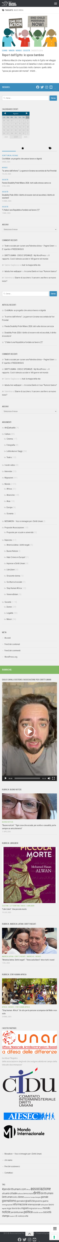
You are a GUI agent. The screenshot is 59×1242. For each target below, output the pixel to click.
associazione (40, 1188)
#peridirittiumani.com (14, 1189)
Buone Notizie (12, 551)
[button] (29, 731)
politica (28, 1212)
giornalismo (9, 1200)
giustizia (30, 1200)
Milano (40, 1208)
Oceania (10, 513)
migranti (25, 1208)
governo (38, 1201)
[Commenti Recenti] (36, 148)
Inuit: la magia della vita (31, 265)
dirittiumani (47, 1193)
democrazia (28, 1193)
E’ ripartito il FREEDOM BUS (13, 249)
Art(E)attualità (10, 427)
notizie (6, 1212)
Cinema (10, 439)
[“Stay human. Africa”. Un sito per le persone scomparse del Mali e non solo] (29, 991)
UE (16, 1216)
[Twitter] (42, 87)
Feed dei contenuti (12, 644)
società (47, 1212)
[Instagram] (46, 87)
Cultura (7, 434)
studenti (12, 1216)
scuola (35, 1212)
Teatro (9, 457)
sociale (41, 1212)
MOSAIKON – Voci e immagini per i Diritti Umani (24, 521)
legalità (4, 1208)
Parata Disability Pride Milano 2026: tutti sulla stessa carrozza (26, 183)
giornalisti (20, 1201)
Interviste (8, 471)
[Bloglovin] (55, 87)
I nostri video (10, 465)
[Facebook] (37, 87)
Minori (11, 50)
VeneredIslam (12, 594)
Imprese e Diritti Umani (16, 563)
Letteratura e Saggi (14, 451)
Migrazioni (9, 477)
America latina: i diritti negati (18, 545)
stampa (5, 1215)
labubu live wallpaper (13, 271)
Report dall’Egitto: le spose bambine (23, 55)
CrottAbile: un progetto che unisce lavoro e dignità (22, 158)
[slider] (27, 778)
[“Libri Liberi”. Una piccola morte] (29, 875)
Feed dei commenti (12, 650)
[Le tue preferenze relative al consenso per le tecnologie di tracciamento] (54, 1237)
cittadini (13, 1193)
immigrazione (7, 1205)
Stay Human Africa (14, 588)
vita (26, 1216)
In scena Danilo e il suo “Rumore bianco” (40, 271)
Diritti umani (7, 1197)
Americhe (11, 495)
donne (21, 1196)
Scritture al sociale (10, 155)
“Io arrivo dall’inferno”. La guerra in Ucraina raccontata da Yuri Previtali (29, 171)
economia (27, 1197)
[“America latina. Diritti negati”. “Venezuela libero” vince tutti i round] (29, 941)
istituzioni (44, 1205)
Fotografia (11, 445)
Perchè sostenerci (12, 1166)
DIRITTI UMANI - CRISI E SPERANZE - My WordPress (25, 255)
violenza (21, 1216)
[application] (29, 731)
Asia (8, 501)
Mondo (19, 50)
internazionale (34, 1204)
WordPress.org (11, 657)
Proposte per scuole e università (20, 532)
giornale (44, 1196)
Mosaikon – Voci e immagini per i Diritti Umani (23, 1154)
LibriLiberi (11, 569)
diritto (15, 1197)
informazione (20, 1204)
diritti (36, 1193)
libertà (14, 1208)
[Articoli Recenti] (9, 148)
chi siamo (8, 1160)
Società (26, 50)
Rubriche (8, 540)
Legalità (10, 613)
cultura (20, 1194)
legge (9, 1208)
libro (19, 1208)
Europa (9, 507)
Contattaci (9, 1173)
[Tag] (50, 148)
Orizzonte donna (13, 576)
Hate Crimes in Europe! (16, 557)
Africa (9, 489)
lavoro (51, 1204)
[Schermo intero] (53, 778)
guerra (45, 1201)
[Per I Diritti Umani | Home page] (11, 3)
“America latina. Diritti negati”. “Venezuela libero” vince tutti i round (28, 960)
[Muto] (49, 778)
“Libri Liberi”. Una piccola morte (14, 909)
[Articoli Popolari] (23, 148)
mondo (46, 1208)
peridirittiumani (17, 1212)
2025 (25, 137)
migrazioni (33, 1208)
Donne (4, 50)
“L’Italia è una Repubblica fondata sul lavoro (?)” (21, 210)
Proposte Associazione (14, 527)
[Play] (5, 778)
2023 (6, 137)
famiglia (37, 1197)
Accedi (8, 638)
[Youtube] (51, 87)
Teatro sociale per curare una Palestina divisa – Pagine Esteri (29, 246)
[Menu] (55, 3)
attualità (5, 1193)
